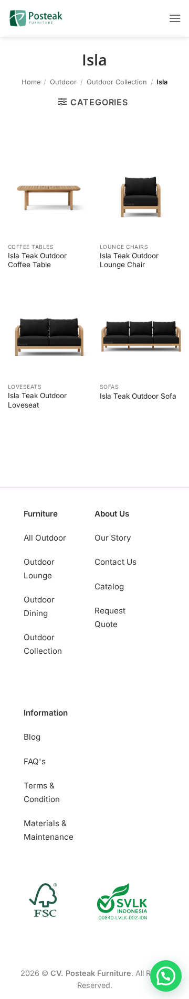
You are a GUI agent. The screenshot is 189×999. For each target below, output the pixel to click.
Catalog (109, 586)
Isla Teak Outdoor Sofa (138, 396)
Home (31, 82)
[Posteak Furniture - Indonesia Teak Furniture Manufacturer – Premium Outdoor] (47, 18)
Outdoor (63, 82)
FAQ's (35, 761)
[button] (175, 18)
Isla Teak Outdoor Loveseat (37, 400)
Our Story (112, 538)
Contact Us (115, 562)
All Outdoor (45, 538)
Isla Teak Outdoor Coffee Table (37, 260)
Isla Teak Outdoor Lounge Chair (129, 260)
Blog (32, 737)
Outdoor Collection (117, 82)
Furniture (41, 514)
